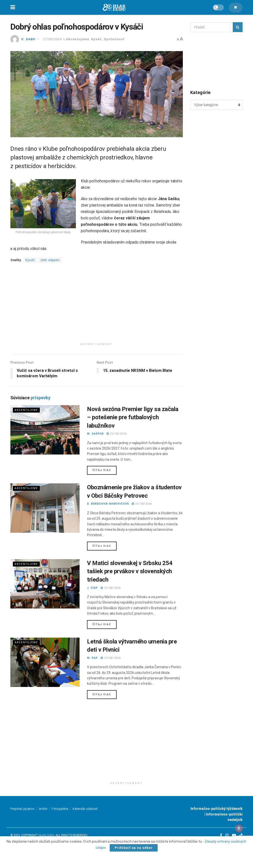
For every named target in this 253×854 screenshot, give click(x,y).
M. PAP (92, 658)
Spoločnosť (114, 39)
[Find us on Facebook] (221, 835)
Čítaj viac (104, 470)
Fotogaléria (60, 809)
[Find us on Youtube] (234, 835)
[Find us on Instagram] (227, 835)
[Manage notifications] (239, 828)
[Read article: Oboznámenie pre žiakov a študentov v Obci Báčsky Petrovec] (45, 508)
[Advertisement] (96, 305)
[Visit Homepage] (114, 7)
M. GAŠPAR (95, 433)
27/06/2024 (52, 39)
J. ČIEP (92, 587)
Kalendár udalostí (85, 809)
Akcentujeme (77, 39)
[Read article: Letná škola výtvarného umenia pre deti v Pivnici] (45, 662)
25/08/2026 (118, 433)
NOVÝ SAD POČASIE (216, 60)
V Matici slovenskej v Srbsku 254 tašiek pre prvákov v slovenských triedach (129, 571)
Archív (43, 809)
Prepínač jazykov (22, 809)
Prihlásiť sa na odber (134, 848)
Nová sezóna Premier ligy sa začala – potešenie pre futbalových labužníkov (132, 417)
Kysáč (96, 39)
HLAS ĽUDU (46, 835)
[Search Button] (238, 27)
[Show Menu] (12, 7)
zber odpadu (50, 260)
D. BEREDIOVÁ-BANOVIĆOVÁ (108, 503)
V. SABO (28, 39)
